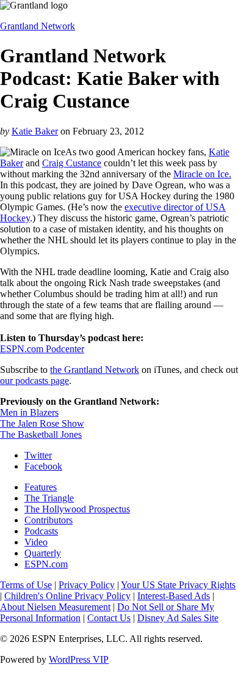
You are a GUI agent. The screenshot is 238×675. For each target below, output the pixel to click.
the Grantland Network (94, 369)
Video (36, 542)
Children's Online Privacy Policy (67, 596)
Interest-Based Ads (173, 596)
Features (40, 487)
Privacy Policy (87, 585)
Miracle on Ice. (202, 174)
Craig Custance (71, 163)
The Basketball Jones (41, 434)
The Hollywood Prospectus (77, 509)
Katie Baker (35, 131)
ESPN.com (46, 564)
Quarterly (42, 553)
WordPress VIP (79, 659)
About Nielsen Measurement (55, 607)
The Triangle (49, 498)
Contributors (48, 520)
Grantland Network (37, 26)
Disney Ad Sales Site (177, 618)
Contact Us (109, 618)
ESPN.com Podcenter (42, 349)
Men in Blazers (29, 412)
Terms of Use (26, 585)
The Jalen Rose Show (42, 423)
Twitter (38, 455)
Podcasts (41, 531)
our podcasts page (34, 380)
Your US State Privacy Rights (178, 585)
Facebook (43, 466)
